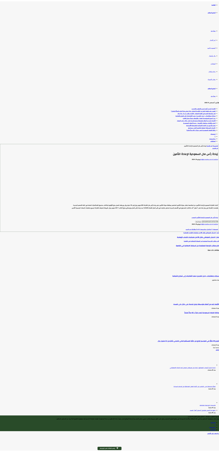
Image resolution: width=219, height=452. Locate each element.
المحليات (213, 63)
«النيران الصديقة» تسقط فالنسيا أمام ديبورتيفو (202, 128)
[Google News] (213, 227)
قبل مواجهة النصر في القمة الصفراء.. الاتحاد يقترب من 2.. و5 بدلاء (197, 114)
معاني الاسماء (212, 79)
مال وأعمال (212, 56)
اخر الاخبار (213, 40)
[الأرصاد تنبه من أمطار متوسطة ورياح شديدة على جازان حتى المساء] (202, 300)
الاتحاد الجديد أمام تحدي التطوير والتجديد (204, 109)
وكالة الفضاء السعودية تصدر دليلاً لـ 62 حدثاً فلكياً (201, 130)
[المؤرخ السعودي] (212, 22)
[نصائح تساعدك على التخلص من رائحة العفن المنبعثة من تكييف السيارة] (206, 384)
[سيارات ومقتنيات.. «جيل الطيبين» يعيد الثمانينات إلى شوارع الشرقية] (202, 271)
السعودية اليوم (211, 48)
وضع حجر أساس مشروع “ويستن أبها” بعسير (203, 410)
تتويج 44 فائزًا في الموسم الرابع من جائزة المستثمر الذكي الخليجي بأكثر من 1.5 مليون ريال (188, 341)
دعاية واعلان (212, 71)
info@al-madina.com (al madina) (209, 159)
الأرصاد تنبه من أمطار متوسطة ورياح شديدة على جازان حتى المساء (196, 121)
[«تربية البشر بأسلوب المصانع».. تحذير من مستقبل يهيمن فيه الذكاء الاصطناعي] (206, 365)
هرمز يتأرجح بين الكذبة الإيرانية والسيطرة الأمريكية (201, 126)
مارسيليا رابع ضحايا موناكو (208, 405)
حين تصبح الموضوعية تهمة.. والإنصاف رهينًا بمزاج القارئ (199, 118)
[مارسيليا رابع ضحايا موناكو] (206, 403)
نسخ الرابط (198, 221)
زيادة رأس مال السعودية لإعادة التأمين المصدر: (205, 218)
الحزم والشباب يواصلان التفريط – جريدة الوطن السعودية (199, 123)
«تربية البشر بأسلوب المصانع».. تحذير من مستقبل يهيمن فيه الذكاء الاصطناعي (193, 367)
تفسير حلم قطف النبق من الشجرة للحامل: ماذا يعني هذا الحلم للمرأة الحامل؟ (193, 111)
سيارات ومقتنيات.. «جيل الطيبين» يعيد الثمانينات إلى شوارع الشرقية (195, 116)
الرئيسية (215, 146)
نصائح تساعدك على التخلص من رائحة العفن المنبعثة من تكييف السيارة (195, 386)
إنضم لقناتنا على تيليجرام (107, 448)
